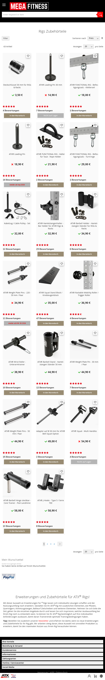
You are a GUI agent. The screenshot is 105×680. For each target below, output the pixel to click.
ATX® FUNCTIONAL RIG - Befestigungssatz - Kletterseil (84, 86)
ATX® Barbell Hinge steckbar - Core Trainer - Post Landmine (17, 501)
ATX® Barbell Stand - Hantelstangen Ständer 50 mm (50, 363)
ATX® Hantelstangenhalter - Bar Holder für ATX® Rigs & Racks (50, 226)
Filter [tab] (5, 38)
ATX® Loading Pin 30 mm (50, 84)
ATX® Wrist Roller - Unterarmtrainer (17, 363)
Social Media (8, 667)
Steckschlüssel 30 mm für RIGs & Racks (17, 86)
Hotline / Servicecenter (13, 663)
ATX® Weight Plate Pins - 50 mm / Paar (17, 432)
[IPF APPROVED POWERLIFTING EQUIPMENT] (14, 677)
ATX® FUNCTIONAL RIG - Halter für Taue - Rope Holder (50, 155)
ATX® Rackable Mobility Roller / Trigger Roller (84, 293)
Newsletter (44, 621)
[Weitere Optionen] (8, 576)
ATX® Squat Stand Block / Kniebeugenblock (50, 293)
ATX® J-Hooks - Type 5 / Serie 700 (50, 501)
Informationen (9, 654)
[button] (28, 56)
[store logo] (29, 6)
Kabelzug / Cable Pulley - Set (17, 223)
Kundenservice (9, 650)
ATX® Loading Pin (17, 154)
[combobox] (52, 15)
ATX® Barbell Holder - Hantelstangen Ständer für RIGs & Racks (84, 226)
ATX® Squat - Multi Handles (84, 431)
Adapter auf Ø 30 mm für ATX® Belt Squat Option (50, 432)
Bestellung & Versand (12, 646)
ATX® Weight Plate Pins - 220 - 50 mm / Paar (17, 293)
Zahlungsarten (9, 658)
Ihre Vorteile (8, 641)
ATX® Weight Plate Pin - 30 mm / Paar (84, 363)
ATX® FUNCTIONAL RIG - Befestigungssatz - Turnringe (84, 155)
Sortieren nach (79, 38)
